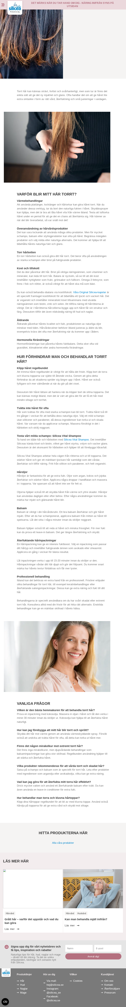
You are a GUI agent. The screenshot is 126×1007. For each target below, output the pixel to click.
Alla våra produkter (63, 842)
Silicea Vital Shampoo (76, 439)
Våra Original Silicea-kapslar (89, 292)
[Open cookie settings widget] (5, 1001)
